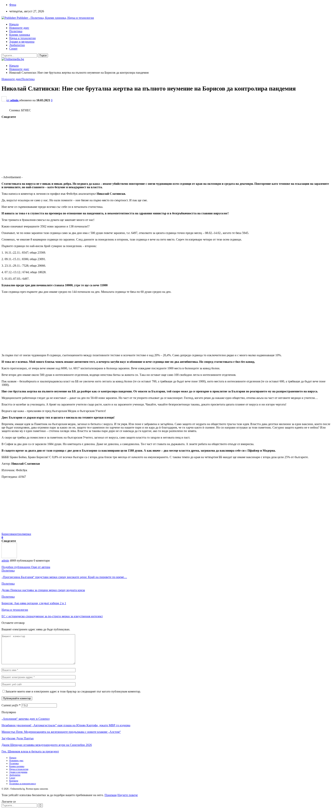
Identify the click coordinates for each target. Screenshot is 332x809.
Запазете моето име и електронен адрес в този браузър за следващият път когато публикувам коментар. (73, 691)
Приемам (111, 795)
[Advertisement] (117, 145)
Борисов (7, 534)
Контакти (13, 780)
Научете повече (127, 795)
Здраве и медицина (21, 41)
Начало (14, 24)
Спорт (13, 48)
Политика (15, 31)
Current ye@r (11, 705)
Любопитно (17, 45)
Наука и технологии (22, 38)
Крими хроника (19, 34)
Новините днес (19, 27)
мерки (27, 534)
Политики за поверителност (22, 783)
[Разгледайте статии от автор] (9, 557)
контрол (17, 534)
